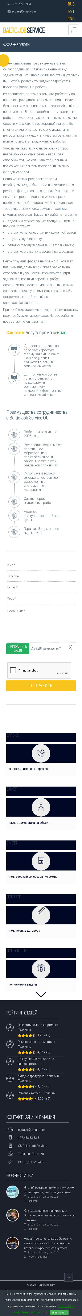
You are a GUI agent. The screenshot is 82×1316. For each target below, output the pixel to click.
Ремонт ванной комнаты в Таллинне (36, 1044)
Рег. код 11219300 (31, 1162)
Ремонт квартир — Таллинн (37, 1093)
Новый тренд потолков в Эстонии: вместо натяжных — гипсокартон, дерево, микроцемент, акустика (48, 1243)
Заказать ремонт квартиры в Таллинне (38, 1027)
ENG (71, 18)
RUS (71, 4)
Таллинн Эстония (31, 1154)
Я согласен (59, 1312)
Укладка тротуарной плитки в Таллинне (38, 1078)
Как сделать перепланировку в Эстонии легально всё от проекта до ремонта (49, 1215)
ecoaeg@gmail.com (24, 11)
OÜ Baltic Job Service (32, 1145)
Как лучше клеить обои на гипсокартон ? (36, 1061)
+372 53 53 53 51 (20, 4)
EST (71, 11)
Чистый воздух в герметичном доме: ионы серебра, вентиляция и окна (49, 1190)
